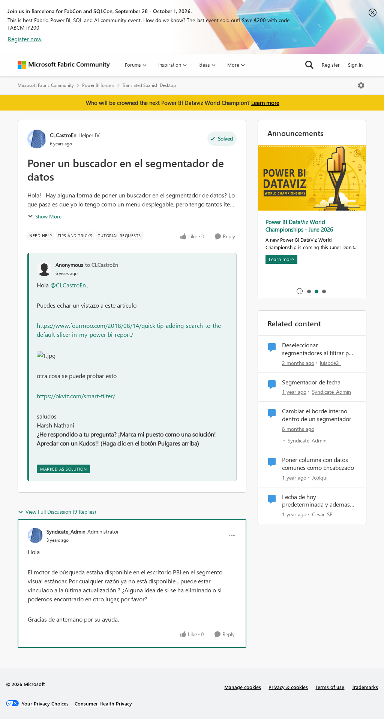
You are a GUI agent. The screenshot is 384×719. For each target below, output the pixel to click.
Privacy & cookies (288, 687)
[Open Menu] (361, 85)
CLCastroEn (63, 135)
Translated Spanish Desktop (149, 85)
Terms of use (329, 687)
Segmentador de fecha (311, 382)
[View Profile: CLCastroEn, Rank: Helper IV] (36, 139)
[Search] (309, 64)
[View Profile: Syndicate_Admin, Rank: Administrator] (35, 535)
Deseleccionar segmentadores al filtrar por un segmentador (318, 349)
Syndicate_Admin (66, 531)
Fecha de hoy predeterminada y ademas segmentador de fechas (316, 501)
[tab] (308, 291)
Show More (48, 216)
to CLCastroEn (101, 264)
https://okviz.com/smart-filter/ (76, 396)
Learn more (265, 102)
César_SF (322, 514)
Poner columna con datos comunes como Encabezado (318, 463)
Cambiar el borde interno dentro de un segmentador (316, 415)
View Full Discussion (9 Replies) (61, 511)
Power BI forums (98, 85)
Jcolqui (319, 477)
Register (331, 64)
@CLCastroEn (68, 285)
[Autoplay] (300, 291)
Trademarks (365, 687)
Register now (25, 39)
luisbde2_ (330, 362)
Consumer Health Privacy (103, 703)
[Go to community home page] (64, 65)
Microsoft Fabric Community (46, 85)
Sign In (355, 64)
